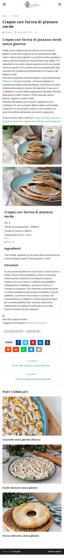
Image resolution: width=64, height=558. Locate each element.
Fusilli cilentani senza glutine (19, 487)
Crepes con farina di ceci (46, 118)
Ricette (15, 16)
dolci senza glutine (14, 331)
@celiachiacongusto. (37, 323)
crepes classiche (32, 121)
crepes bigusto (52, 121)
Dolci (4, 16)
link (15, 108)
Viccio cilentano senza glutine (20, 535)
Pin (7, 238)
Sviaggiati (16, 551)
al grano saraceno (12, 121)
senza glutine (33, 331)
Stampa (10, 242)
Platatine (7, 81)
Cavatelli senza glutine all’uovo (21, 439)
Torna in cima (54, 551)
